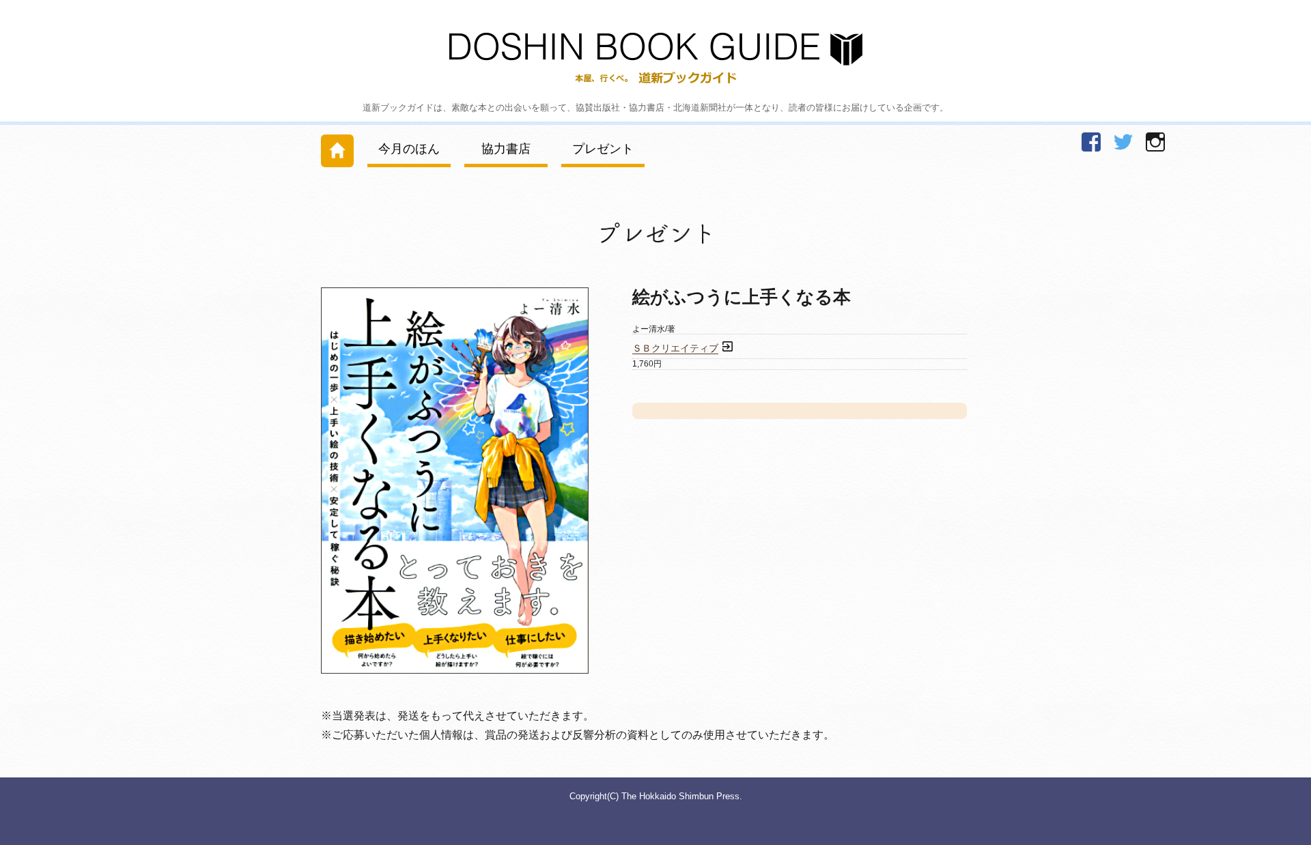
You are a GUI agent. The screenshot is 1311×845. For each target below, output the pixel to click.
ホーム (337, 147)
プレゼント (603, 149)
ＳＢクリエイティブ (675, 348)
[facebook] (1091, 142)
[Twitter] (1123, 142)
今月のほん (409, 149)
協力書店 (506, 149)
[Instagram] (1155, 142)
